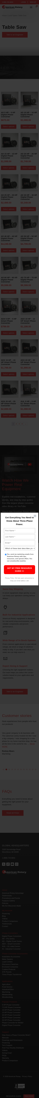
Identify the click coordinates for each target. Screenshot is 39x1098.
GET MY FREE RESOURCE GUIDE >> (19, 569)
